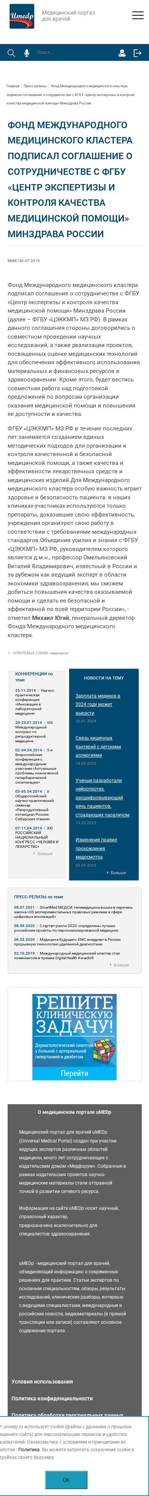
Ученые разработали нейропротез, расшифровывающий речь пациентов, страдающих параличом (103, 798)
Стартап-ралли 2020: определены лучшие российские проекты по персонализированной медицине (66, 928)
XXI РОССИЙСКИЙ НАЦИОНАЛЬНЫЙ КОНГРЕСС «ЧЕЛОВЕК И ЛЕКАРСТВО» (36, 837)
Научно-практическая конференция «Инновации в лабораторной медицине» (35, 701)
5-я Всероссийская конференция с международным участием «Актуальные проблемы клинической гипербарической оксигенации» (36, 766)
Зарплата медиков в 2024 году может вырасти (98, 704)
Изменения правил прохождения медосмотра (96, 848)
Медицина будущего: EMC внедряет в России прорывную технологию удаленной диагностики (67, 941)
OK (66, 1480)
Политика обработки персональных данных (67, 1415)
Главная (12, 86)
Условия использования (42, 1382)
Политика (29, 1449)
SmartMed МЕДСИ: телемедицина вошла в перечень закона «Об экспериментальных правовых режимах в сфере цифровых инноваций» (73, 912)
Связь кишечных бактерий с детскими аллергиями (98, 746)
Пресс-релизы (35, 86)
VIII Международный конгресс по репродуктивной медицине (34, 731)
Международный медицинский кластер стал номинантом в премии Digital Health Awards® (67, 955)
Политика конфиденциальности (52, 1398)
